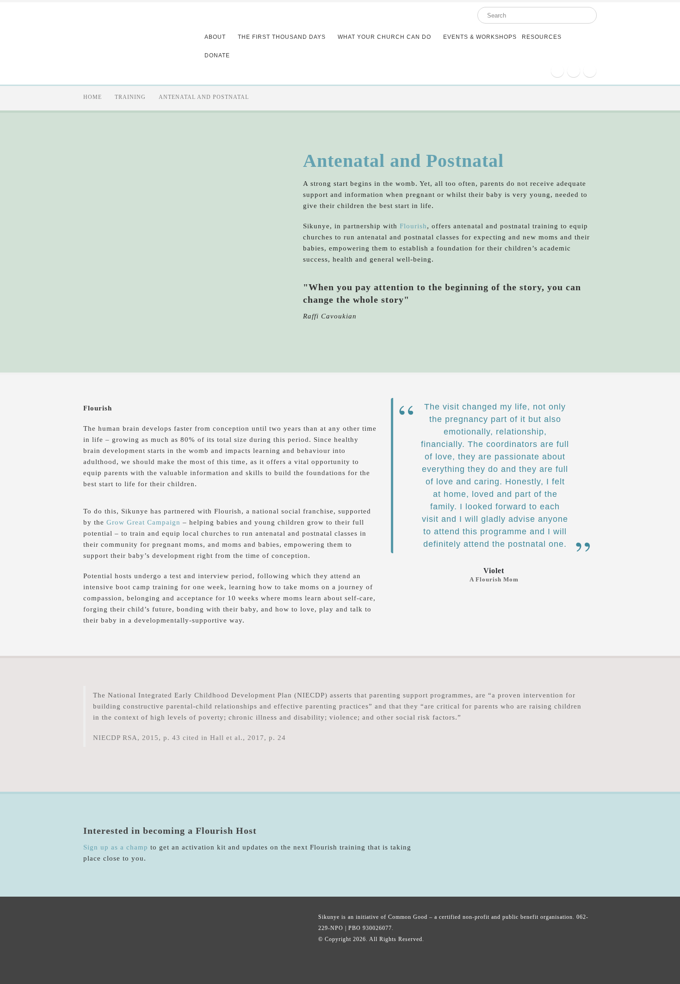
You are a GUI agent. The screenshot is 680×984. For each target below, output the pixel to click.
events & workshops (480, 37)
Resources (542, 37)
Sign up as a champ (115, 847)
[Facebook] (557, 70)
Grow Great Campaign (143, 522)
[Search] (583, 15)
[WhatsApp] (589, 70)
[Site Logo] (133, 43)
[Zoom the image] (516, 822)
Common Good (407, 917)
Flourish (413, 226)
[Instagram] (573, 70)
